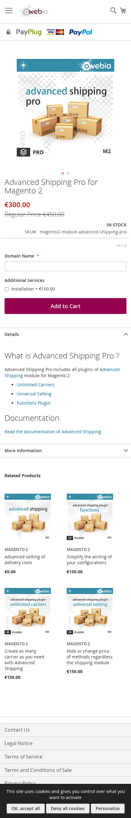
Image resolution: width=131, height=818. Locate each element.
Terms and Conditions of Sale (38, 770)
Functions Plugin (34, 403)
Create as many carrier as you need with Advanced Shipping (24, 659)
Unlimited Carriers (36, 384)
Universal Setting (34, 394)
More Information (23, 450)
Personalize (108, 808)
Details (12, 334)
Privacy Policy (20, 783)
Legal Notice (19, 743)
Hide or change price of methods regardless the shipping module (90, 656)
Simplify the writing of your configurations (89, 559)
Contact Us (17, 729)
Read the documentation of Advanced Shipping (53, 431)
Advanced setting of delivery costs (25, 559)
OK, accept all (26, 808)
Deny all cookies (68, 808)
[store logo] (33, 11)
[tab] (65, 334)
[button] (63, 173)
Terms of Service (23, 756)
